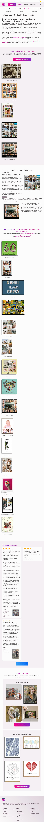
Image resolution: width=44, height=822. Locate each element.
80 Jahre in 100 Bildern (8, 622)
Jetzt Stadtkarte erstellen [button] (21, 786)
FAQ (19, 815)
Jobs (18, 820)
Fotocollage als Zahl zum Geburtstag (22, 236)
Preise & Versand (34, 4)
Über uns (20, 811)
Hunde (21, 11)
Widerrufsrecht (33, 815)
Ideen (5, 811)
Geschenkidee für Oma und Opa (19, 37)
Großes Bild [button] (26, 8)
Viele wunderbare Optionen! (9, 550)
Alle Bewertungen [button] (21, 663)
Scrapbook (38, 8)
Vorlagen (20, 4)
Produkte (6, 813)
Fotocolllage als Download (29, 550)
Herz (33, 8)
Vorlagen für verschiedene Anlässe (28, 233)
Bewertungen (20, 809)
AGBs (31, 811)
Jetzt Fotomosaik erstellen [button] (21, 724)
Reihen (20, 8)
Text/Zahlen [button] (8, 11)
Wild (16, 8)
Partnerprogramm (20, 818)
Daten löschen (21, 813)
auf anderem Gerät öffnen (9, 809)
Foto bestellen (7, 815)
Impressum (32, 816)
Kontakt (19, 816)
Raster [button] (10, 8)
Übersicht (5, 8)
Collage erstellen (12, 4)
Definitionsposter (34, 11)
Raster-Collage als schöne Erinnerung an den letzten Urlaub (27, 235)
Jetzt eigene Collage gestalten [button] (21, 59)
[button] (22, 78)
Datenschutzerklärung (34, 813)
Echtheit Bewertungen (34, 809)
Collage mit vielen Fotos (9, 816)
